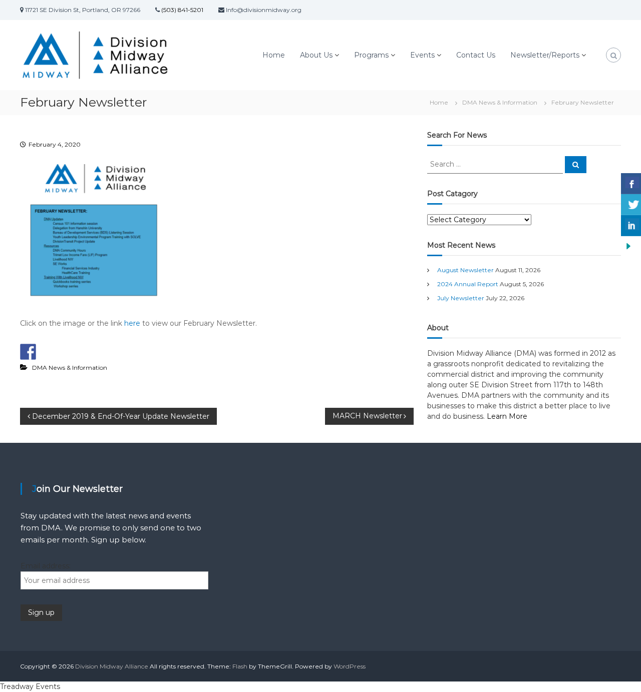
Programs (371, 55)
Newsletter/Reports (544, 55)
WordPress (350, 666)
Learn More (507, 416)
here (132, 323)
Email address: (46, 565)
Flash (239, 666)
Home (273, 55)
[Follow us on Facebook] (28, 352)
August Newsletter (465, 270)
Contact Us (475, 55)
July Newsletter (460, 298)
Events (422, 55)
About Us (316, 55)
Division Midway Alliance (111, 666)
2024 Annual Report (467, 284)
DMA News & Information (499, 102)
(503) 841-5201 (181, 10)
